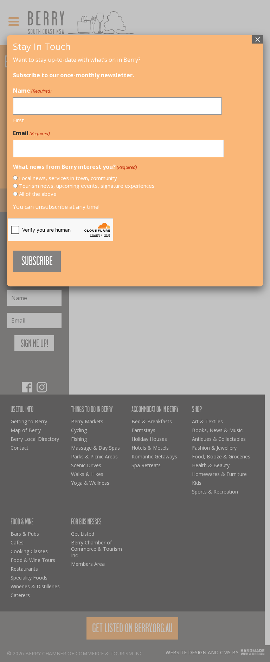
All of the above (38, 193)
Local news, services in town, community (68, 177)
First (18, 120)
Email (31, 133)
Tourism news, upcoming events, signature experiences (87, 185)
